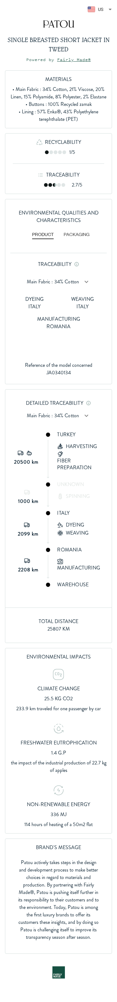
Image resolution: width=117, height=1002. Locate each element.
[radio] (47, 152)
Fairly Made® (74, 59)
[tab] (43, 234)
